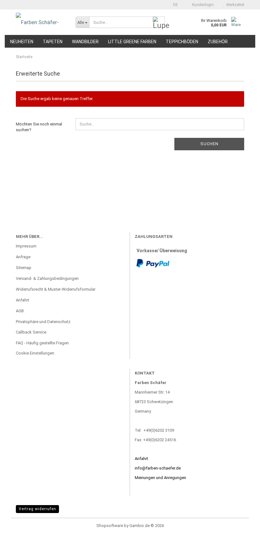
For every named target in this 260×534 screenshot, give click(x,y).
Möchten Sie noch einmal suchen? (39, 127)
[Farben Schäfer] (41, 22)
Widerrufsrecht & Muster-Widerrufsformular (55, 289)
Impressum (26, 246)
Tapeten (52, 41)
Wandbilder (85, 41)
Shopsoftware (109, 525)
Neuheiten (21, 41)
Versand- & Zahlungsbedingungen (47, 278)
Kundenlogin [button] (202, 5)
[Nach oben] (242, 524)
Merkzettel (234, 5)
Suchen (209, 143)
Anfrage (23, 256)
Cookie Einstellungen (35, 353)
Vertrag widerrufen (37, 509)
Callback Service (31, 332)
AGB (20, 310)
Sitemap (23, 267)
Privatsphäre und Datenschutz (43, 321)
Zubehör (218, 41)
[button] (174, 5)
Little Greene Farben (132, 41)
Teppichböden (182, 41)
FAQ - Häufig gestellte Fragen (42, 343)
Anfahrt (22, 300)
